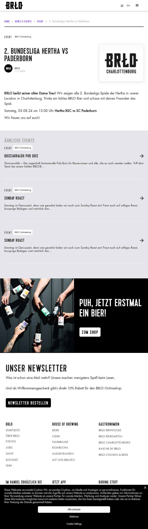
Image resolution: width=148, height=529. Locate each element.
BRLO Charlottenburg (114, 442)
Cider (56, 436)
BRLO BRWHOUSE (110, 430)
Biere (55, 430)
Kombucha (60, 447)
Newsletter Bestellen (28, 403)
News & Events (23, 21)
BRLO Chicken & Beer (113, 455)
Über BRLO (13, 436)
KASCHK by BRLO (110, 449)
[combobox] (122, 5)
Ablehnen (74, 516)
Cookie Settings (74, 524)
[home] (14, 5)
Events (11, 441)
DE (122, 5)
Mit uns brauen (63, 460)
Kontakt (12, 460)
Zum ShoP (90, 332)
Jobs (9, 447)
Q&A (9, 465)
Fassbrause (60, 442)
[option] (128, 5)
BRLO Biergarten (110, 436)
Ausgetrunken (63, 454)
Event (40, 21)
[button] (137, 5)
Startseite (13, 430)
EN (128, 5)
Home (7, 21)
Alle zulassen (74, 509)
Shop (9, 454)
